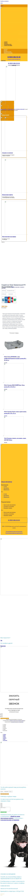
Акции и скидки (7, 153)
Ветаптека (5, 730)
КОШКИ (5, 109)
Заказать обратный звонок (14, 59)
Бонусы (5, 43)
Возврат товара (8, 508)
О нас (5, 486)
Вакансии (6, 489)
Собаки (4, 724)
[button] (14, 47)
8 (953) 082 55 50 (14, 57)
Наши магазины (6, 481)
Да (1, 640)
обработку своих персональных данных (17, 720)
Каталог (5, 49)
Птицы (4, 736)
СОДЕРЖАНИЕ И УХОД (11, 109)
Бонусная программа (9, 504)
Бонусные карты (7, 194)
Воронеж (3, 646)
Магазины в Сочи (7, 44)
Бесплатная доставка (9, 236)
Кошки (4, 725)
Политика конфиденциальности (14, 533)
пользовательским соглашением (17, 721)
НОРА (2, 3)
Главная (2, 109)
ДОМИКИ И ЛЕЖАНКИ (20, 109)
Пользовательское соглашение (14, 531)
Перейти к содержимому (5, 1)
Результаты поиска (4, 793)
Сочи (2, 5)
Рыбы (4, 729)
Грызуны (5, 728)
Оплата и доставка (8, 45)
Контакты (6, 488)
